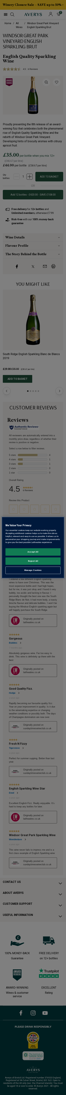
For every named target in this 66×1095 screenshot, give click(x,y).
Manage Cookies (33, 570)
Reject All (33, 561)
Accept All (33, 552)
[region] (33, 547)
